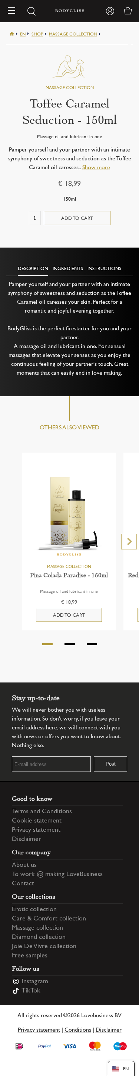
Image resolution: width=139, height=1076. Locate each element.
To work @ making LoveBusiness (57, 875)
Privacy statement (36, 830)
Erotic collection (34, 910)
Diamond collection (39, 937)
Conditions (77, 1030)
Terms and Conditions (42, 812)
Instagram (34, 982)
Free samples (29, 956)
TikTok (30, 991)
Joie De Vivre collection (44, 947)
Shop (37, 35)
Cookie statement (37, 821)
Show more (96, 168)
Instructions (104, 269)
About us (24, 865)
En (23, 35)
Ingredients (68, 269)
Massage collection (73, 35)
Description (33, 269)
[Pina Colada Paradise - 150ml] (69, 516)
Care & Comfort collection (49, 919)
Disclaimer (26, 839)
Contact (23, 884)
